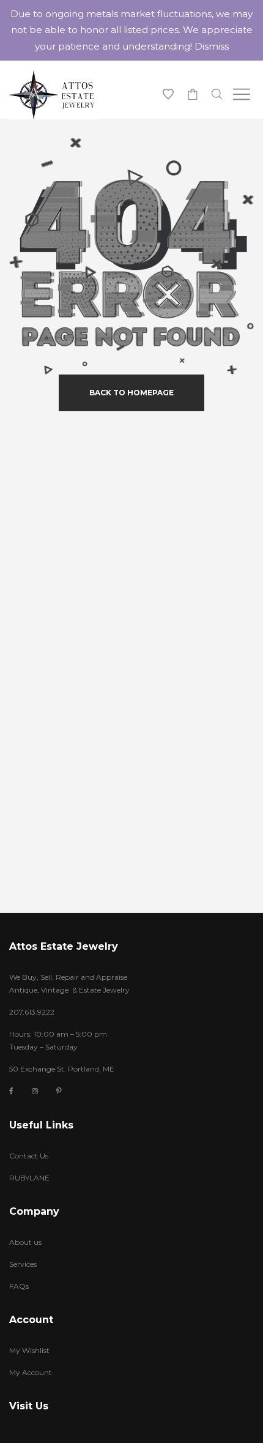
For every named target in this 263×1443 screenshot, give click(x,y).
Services (23, 1264)
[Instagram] (35, 1090)
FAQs (19, 1286)
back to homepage (131, 392)
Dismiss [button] (211, 46)
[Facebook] (11, 1091)
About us (25, 1242)
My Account (30, 1372)
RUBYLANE (29, 1177)
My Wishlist (29, 1350)
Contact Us (28, 1155)
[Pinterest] (59, 1090)
